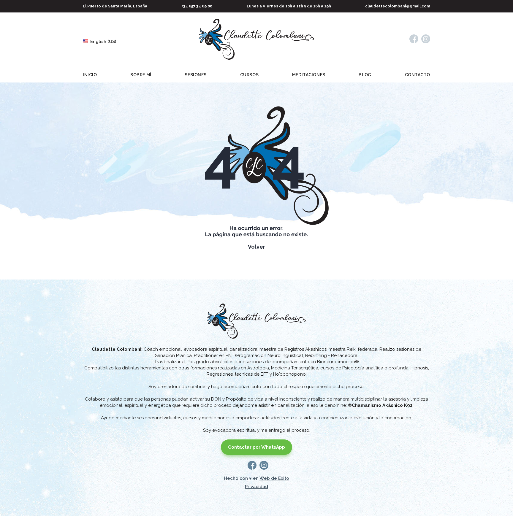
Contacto (417, 74)
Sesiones (195, 74)
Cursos (249, 74)
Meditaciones (308, 74)
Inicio (90, 74)
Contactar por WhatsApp (256, 447)
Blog (365, 74)
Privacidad (256, 486)
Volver (256, 247)
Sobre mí (140, 74)
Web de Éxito (274, 478)
